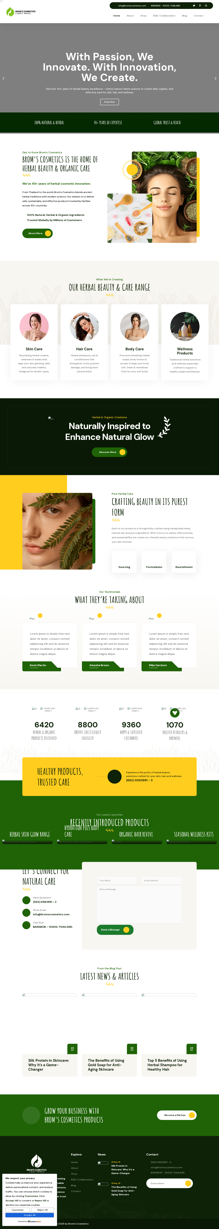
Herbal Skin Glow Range (30, 834)
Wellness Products (185, 351)
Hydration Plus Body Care (82, 831)
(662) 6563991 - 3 (44, 902)
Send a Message (110, 929)
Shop (143, 15)
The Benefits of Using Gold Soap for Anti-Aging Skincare (106, 1065)
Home (116, 15)
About (130, 15)
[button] (3, 78)
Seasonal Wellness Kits (194, 834)
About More (35, 233)
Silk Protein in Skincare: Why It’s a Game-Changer (48, 1065)
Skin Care (34, 349)
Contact (199, 15)
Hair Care (84, 349)
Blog (184, 15)
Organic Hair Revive (136, 834)
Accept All (29, 1215)
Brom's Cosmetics (78, 1223)
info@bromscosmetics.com (132, 5)
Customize (17, 1209)
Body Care (134, 349)
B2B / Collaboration (164, 15)
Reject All (43, 1209)
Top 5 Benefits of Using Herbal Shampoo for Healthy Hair (167, 1065)
